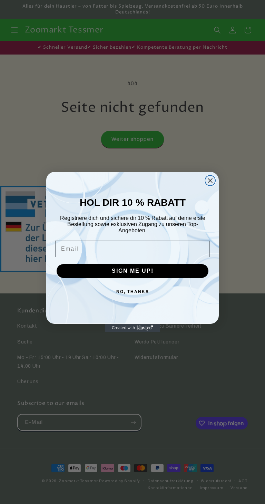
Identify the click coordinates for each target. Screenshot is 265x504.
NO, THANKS (132, 291)
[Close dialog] (210, 180)
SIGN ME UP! (133, 271)
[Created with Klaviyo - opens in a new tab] (132, 328)
